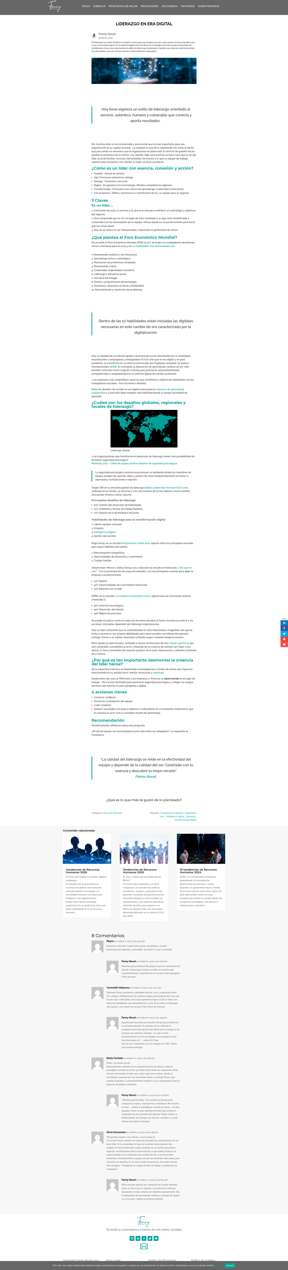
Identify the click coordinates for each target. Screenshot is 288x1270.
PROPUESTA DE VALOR (123, 6)
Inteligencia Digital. (105, 532)
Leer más (219, 1265)
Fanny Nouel (145, 776)
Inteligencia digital (175, 816)
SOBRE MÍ (99, 6)
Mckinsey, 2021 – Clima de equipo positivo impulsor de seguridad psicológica (134, 463)
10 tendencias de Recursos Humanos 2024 (198, 871)
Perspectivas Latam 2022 (136, 543)
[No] (284, 1265)
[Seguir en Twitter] (150, 1238)
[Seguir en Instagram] (132, 1238)
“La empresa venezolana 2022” (133, 596)
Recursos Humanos (112, 813)
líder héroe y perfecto (176, 643)
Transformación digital (185, 820)
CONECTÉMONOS (208, 6)
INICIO (86, 6)
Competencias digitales (171, 813)
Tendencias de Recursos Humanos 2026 (83, 871)
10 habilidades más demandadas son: (154, 246)
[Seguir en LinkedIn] (138, 1238)
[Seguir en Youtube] (156, 1238)
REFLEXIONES (149, 6)
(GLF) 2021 (166, 487)
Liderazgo (190, 816)
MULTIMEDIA (170, 6)
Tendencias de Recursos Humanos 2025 (140, 871)
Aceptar (230, 1265)
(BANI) (113, 366)
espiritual (158, 672)
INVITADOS (188, 6)
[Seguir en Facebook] (144, 1238)
